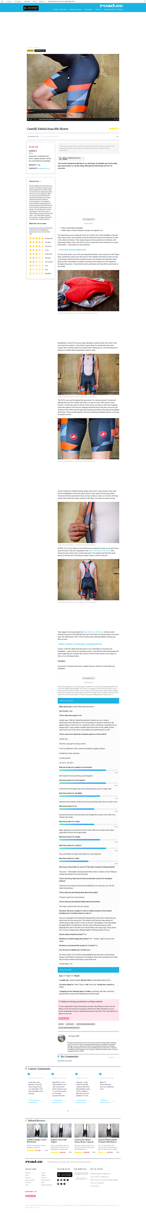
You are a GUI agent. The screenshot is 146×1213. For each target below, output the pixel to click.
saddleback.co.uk (44, 168)
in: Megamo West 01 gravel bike (104, 1101)
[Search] (2, 1)
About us (28, 1173)
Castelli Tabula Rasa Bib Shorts (86, 1024)
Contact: (33, 168)
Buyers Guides (30, 1180)
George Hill (73, 1036)
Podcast (44, 1178)
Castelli (61, 1024)
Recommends (45, 1180)
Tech (27, 1185)
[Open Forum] (102, 9)
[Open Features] (93, 9)
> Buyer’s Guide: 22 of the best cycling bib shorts (80, 644)
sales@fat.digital (112, 1180)
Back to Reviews (33, 47)
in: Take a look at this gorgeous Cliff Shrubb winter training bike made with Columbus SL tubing (33, 1101)
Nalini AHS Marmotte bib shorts (100, 551)
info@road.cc (106, 1174)
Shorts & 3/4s (40, 50)
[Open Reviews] (67, 9)
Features (28, 1182)
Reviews (28, 1178)
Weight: (32, 165)
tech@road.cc (104, 1177)
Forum (43, 1173)
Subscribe (64, 1018)
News (27, 1175)
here (112, 694)
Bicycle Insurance (46, 1185)
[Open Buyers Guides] (83, 9)
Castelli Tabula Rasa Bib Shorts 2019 (69, 1027)
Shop (43, 1182)
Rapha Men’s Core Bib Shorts (93, 632)
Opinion (43, 1175)
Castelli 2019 (70, 1024)
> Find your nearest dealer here (72, 250)
